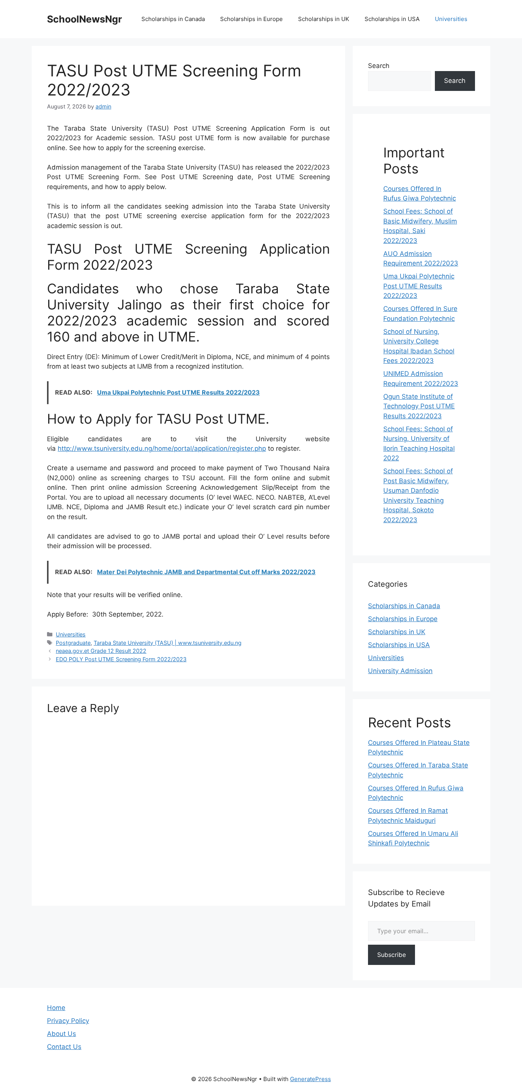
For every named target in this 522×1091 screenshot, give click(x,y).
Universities (451, 19)
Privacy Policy (68, 1021)
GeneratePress (310, 1079)
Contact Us (64, 1047)
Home (56, 1008)
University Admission (400, 671)
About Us (61, 1034)
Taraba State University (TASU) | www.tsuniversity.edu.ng (168, 642)
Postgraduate (73, 642)
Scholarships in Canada (173, 19)
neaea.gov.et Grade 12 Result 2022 (101, 650)
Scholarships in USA (392, 19)
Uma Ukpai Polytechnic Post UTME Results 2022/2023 (418, 285)
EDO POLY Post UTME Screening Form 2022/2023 (121, 659)
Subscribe (391, 954)
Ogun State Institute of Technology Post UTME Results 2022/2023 (419, 406)
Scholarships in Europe (251, 19)
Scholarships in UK (323, 19)
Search (378, 66)
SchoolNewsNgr (84, 19)
